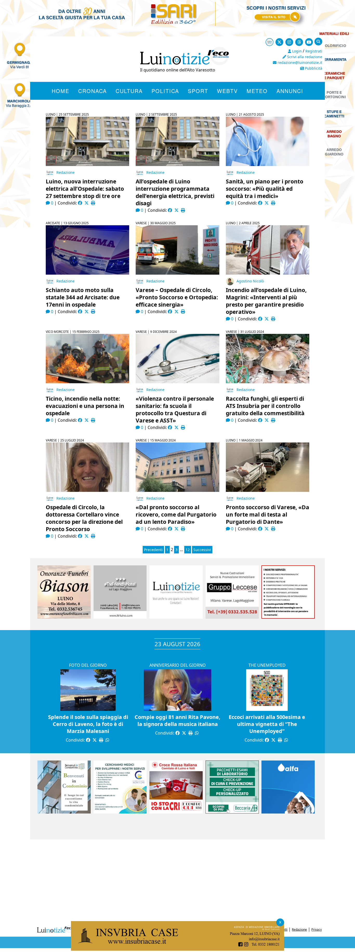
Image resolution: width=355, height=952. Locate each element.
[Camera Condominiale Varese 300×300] (64, 812)
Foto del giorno (88, 665)
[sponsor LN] (176, 617)
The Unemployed (267, 665)
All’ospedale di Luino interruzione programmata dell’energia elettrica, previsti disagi (175, 192)
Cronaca (92, 91)
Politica (165, 91)
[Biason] (64, 617)
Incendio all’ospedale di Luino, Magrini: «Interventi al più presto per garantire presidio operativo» (266, 300)
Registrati (313, 51)
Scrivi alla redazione (304, 56)
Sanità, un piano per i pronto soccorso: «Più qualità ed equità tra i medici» (264, 189)
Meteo (257, 91)
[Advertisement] (177, 881)
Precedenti (153, 549)
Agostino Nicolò (250, 281)
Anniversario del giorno (177, 665)
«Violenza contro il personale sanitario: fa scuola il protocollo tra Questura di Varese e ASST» (175, 409)
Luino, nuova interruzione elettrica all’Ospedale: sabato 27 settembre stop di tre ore (85, 189)
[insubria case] (177, 949)
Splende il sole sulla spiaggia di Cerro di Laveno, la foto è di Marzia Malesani (88, 724)
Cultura (129, 91)
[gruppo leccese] (232, 617)
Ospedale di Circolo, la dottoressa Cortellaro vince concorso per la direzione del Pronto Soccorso (84, 518)
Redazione (65, 172)
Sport (198, 91)
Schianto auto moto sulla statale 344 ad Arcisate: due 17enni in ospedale (83, 297)
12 (188, 549)
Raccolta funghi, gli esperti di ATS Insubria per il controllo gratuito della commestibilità (265, 406)
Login (296, 51)
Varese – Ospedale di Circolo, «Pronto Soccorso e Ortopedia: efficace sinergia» (177, 297)
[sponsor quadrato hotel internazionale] (120, 617)
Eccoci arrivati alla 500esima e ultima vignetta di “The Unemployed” (267, 724)
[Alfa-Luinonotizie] (288, 812)
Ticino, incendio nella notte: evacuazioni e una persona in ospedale (85, 406)
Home (60, 91)
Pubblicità (313, 68)
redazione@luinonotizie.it (299, 62)
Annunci (290, 91)
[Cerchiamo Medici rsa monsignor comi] (120, 812)
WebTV (227, 91)
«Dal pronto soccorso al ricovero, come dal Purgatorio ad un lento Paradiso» (176, 514)
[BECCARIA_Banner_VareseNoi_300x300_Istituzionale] (232, 812)
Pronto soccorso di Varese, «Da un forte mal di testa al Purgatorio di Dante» (267, 514)
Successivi (202, 549)
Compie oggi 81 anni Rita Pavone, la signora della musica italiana (177, 720)
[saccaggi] (288, 617)
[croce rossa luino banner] (176, 812)
